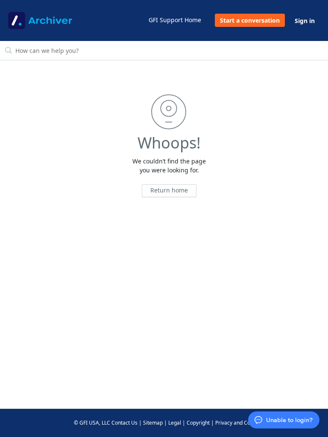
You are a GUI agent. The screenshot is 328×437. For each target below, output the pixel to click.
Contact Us (124, 422)
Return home (169, 190)
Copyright (198, 422)
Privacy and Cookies (239, 422)
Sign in (305, 21)
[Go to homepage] (40, 20)
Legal (174, 422)
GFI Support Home (175, 20)
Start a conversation (250, 20)
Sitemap (153, 422)
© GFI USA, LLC (92, 422)
